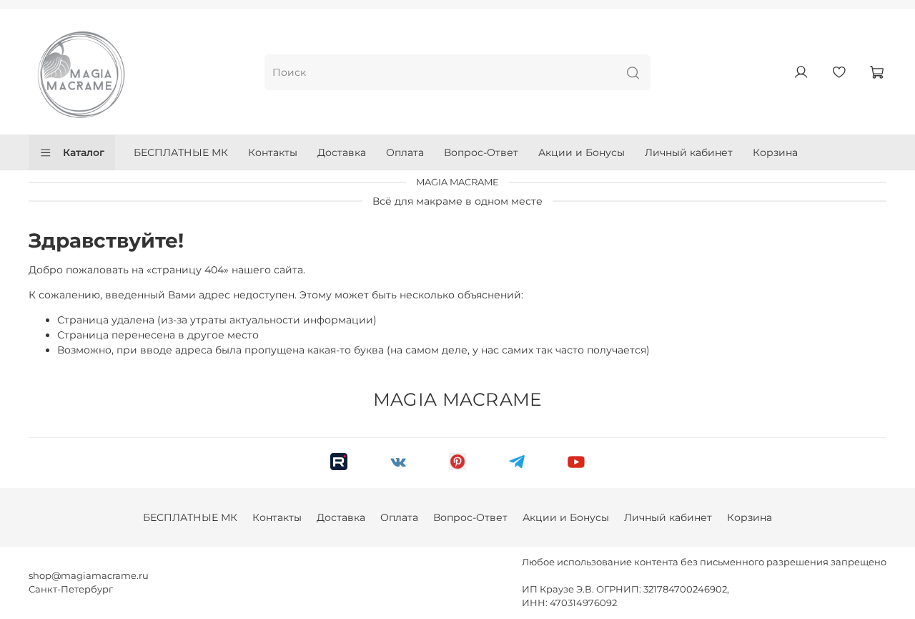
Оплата (405, 152)
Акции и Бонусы (581, 152)
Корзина (775, 152)
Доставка (341, 152)
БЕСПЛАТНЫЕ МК (181, 152)
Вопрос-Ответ (481, 152)
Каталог (83, 152)
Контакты (272, 152)
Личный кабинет (689, 152)
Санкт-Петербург (71, 589)
